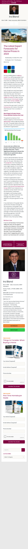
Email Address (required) (10, 367)
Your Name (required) (9, 361)
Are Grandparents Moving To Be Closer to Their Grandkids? (7, 244)
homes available (15, 101)
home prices (7, 79)
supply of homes (8, 97)
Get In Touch (14, 330)
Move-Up (6, 62)
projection (9, 163)
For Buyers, (8, 60)
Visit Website (14, 326)
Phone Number (7, 373)
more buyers (15, 99)
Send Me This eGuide (14, 386)
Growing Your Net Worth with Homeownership (20, 244)
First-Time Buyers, (16, 60)
